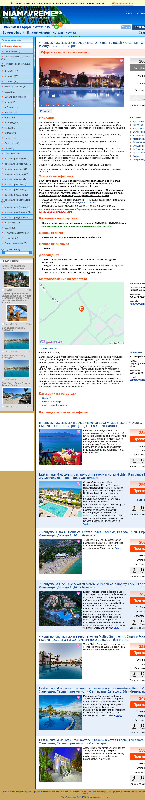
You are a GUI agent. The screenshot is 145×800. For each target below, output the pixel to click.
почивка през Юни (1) (13, 184)
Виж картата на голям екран (81, 317)
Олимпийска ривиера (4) (15, 96)
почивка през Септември (54, 405)
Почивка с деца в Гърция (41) (15, 64)
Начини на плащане (50, 791)
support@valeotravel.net (83, 202)
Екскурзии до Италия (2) (15, 232)
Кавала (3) (8, 91)
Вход (129, 13)
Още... (97, 452)
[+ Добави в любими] (121, 60)
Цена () (10, 249)
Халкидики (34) (10, 153)
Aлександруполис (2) (13, 86)
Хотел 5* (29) (9, 81)
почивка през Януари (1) (15, 158)
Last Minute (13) (10, 51)
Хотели (58, 32)
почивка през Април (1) (14, 174)
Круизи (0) (8, 227)
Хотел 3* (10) (9, 71)
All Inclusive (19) (11, 222)
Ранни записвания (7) (14, 243)
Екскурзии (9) (9, 238)
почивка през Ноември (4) (16, 212)
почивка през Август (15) (15, 194)
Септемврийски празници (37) (16, 57)
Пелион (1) (8, 138)
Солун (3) (7, 148)
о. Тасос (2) (8, 132)
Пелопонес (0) (10, 143)
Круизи (71, 32)
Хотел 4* (46, 398)
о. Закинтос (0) (10, 107)
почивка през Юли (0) (13, 189)
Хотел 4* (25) (9, 76)
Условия (137, 156)
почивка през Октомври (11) (16, 207)
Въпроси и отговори (97, 791)
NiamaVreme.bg (68, 797)
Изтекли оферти (38, 32)
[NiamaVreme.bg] (33, 19)
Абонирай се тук (122, 3)
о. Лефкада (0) (10, 122)
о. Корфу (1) (9, 112)
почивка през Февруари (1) (16, 163)
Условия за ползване (70, 791)
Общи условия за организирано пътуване (21, 791)
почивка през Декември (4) (16, 217)
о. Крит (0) (8, 117)
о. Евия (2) (8, 102)
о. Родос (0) (8, 127)
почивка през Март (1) (14, 168)
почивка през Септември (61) (15, 200)
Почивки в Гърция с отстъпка (26, 27)
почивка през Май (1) (13, 179)
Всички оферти (13, 32)
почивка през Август (52, 401)
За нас (84, 791)
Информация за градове (119, 791)
